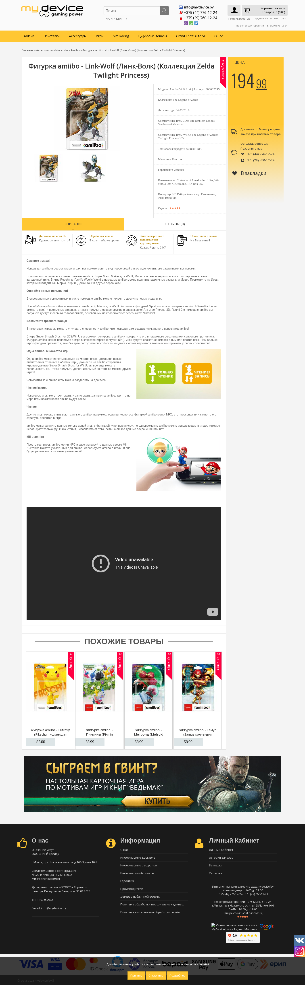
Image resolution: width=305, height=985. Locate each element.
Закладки (216, 865)
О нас (218, 36)
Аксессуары (77, 36)
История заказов (221, 857)
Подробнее (177, 975)
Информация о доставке (137, 857)
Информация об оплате (137, 873)
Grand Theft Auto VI (190, 36)
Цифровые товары (152, 36)
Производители (131, 889)
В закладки (253, 173)
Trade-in (28, 36)
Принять (136, 975)
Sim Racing (121, 36)
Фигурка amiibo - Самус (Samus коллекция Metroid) (197, 734)
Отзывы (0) (175, 224)
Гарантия (127, 881)
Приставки (52, 36)
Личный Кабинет (221, 850)
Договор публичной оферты (140, 897)
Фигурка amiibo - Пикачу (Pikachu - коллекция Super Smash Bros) (50, 734)
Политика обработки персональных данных (152, 904)
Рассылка (215, 873)
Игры (100, 36)
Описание (73, 224)
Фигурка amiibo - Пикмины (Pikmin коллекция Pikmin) (99, 734)
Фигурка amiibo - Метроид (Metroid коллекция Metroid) (148, 734)
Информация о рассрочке (138, 865)
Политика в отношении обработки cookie (150, 912)
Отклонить (155, 975)
